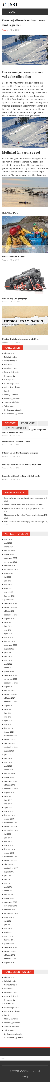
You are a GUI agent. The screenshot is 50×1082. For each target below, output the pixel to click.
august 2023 (9, 649)
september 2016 (11, 913)
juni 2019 (8, 800)
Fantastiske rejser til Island (13, 257)
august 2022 (9, 686)
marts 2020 (8, 770)
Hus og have (9, 379)
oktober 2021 (9, 698)
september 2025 (11, 569)
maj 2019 (8, 804)
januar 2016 (9, 943)
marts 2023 (8, 667)
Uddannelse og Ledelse (13, 413)
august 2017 (9, 872)
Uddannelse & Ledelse (13, 410)
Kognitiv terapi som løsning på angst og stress (23, 498)
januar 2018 (9, 853)
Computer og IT (10, 360)
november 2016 (10, 906)
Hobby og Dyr (10, 376)
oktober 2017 (9, 864)
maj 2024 (8, 630)
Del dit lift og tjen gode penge (14, 298)
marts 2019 (8, 811)
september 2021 (11, 701)
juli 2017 (7, 875)
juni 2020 (8, 758)
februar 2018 (9, 849)
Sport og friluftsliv (11, 402)
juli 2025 (7, 577)
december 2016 (10, 902)
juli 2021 (7, 709)
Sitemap (25, 1076)
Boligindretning (10, 357)
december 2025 (10, 558)
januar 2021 (9, 732)
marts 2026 (8, 547)
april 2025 (8, 588)
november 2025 (10, 562)
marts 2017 (8, 890)
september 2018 (11, 830)
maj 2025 (8, 584)
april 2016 (8, 932)
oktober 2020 (9, 743)
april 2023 (8, 664)
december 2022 (10, 675)
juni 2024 (8, 626)
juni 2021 (8, 713)
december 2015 (10, 947)
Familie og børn (10, 368)
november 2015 (10, 951)
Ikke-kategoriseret (11, 383)
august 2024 (9, 618)
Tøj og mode (9, 406)
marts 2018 (8, 845)
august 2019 (9, 792)
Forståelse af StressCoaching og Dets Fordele (21, 476)
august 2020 (9, 751)
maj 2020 (8, 762)
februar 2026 (9, 550)
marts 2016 (8, 936)
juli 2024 (7, 622)
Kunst (6, 391)
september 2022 (11, 683)
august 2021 (9, 705)
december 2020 (10, 735)
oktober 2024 (9, 611)
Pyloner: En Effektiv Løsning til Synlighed (20, 453)
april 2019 (8, 807)
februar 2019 (9, 815)
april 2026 (8, 543)
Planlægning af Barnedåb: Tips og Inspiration (21, 464)
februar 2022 (9, 690)
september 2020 (11, 747)
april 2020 (8, 766)
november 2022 (10, 679)
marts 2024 (8, 637)
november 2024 (10, 607)
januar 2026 (9, 554)
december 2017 (10, 856)
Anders (5, 30)
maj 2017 (8, 883)
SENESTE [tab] (10, 423)
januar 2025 (9, 599)
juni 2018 (8, 838)
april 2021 (8, 720)
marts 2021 (8, 724)
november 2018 (10, 826)
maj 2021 (8, 717)
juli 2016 (7, 921)
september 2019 (11, 788)
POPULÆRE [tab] (28, 423)
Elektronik (8, 364)
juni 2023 (8, 656)
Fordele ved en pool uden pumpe (16, 441)
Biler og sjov (9, 353)
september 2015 (11, 958)
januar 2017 (9, 898)
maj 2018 (8, 841)
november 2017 (10, 860)
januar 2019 (9, 819)
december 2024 (10, 603)
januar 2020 (9, 777)
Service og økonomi (12, 398)
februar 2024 (9, 641)
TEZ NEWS (20, 1071)
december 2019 (10, 781)
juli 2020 (7, 754)
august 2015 (9, 962)
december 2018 (10, 822)
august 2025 (9, 573)
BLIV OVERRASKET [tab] (15, 428)
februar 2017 (9, 894)
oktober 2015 (9, 955)
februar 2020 (9, 773)
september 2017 (11, 868)
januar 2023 (9, 671)
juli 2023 (7, 652)
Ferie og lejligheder (12, 372)
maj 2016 (8, 928)
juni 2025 (8, 581)
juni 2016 (8, 924)
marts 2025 (8, 592)
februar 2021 (9, 728)
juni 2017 (8, 879)
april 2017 (8, 887)
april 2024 (8, 633)
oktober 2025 (9, 565)
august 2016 (9, 917)
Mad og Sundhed (11, 394)
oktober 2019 (9, 785)
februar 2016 (9, 940)
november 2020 (10, 739)
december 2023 (10, 645)
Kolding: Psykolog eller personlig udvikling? (21, 339)
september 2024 (11, 615)
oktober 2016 (9, 909)
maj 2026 (8, 539)
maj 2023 (8, 660)
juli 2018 (7, 834)
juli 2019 (7, 796)
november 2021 (10, 694)
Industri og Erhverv (12, 387)
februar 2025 (9, 596)
